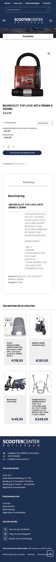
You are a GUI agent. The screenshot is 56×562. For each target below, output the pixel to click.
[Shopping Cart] (50, 20)
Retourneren (9, 506)
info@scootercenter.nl (18, 459)
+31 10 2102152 (13, 456)
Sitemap (31, 554)
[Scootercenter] (28, 21)
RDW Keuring (9, 509)
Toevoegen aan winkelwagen (22, 153)
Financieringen (32, 3)
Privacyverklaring (45, 554)
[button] (48, 53)
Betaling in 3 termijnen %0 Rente (18, 481)
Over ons (18, 3)
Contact (47, 3)
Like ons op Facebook (19, 529)
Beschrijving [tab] (28, 182)
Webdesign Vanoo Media (14, 554)
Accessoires (18, 163)
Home (7, 3)
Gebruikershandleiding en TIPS (17, 478)
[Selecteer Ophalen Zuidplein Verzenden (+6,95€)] (44, 123)
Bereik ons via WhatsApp (20, 538)
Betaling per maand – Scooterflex (19, 484)
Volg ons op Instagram (19, 534)
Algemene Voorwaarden (14, 487)
